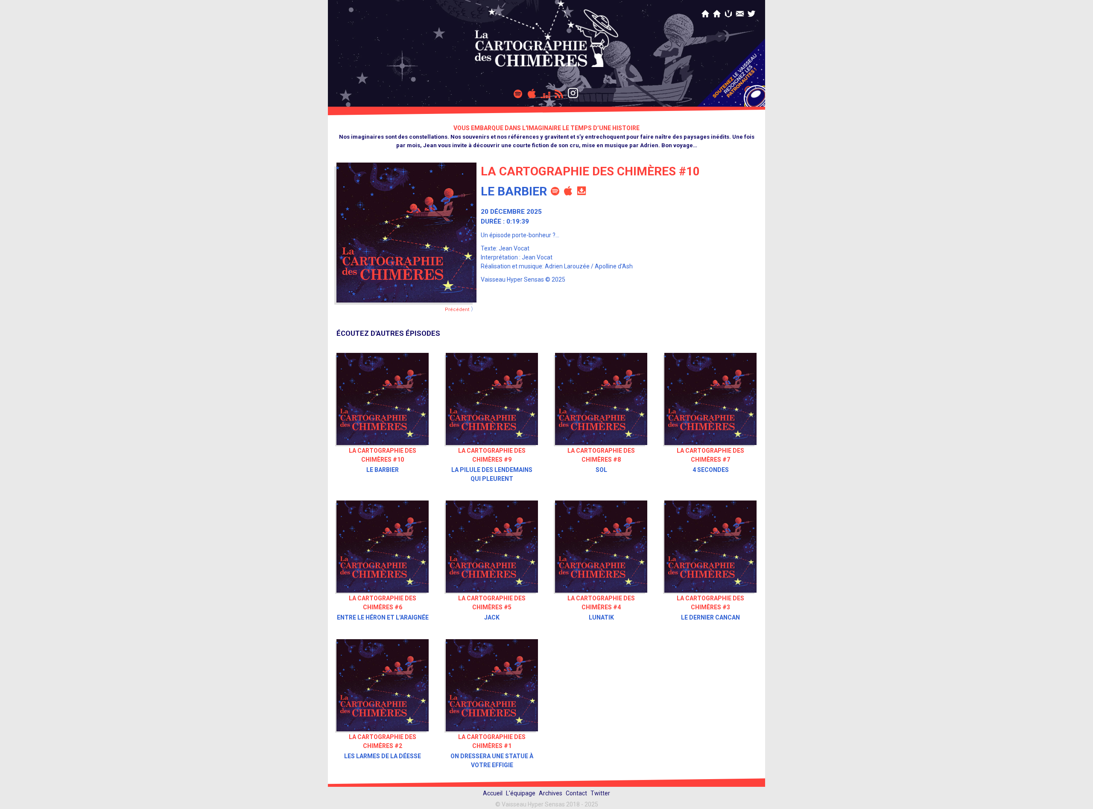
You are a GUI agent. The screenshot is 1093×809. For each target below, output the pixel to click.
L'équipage (520, 793)
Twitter (600, 793)
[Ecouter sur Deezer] (546, 93)
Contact (576, 793)
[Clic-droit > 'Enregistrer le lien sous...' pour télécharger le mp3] (581, 190)
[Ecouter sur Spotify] (518, 93)
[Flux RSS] (559, 93)
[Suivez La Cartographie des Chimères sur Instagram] (573, 93)
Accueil (493, 793)
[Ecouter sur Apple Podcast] (532, 93)
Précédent (457, 309)
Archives (550, 793)
